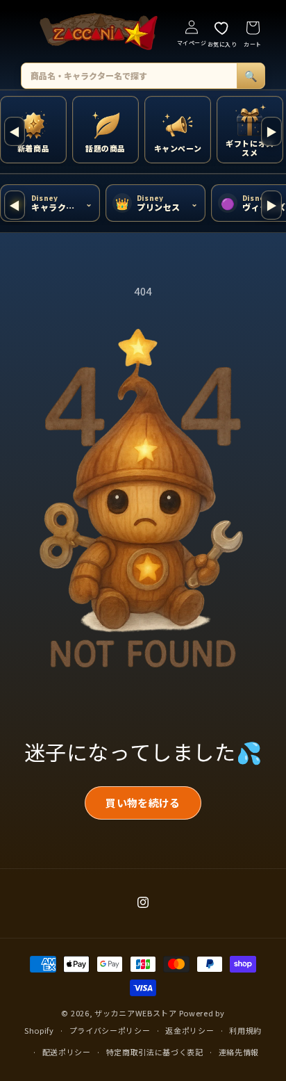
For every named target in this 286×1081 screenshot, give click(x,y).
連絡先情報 (239, 1051)
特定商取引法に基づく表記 (154, 1051)
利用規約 (245, 1030)
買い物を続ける (143, 802)
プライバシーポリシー (110, 1030)
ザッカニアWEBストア (135, 1012)
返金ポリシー (189, 1030)
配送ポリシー (66, 1051)
